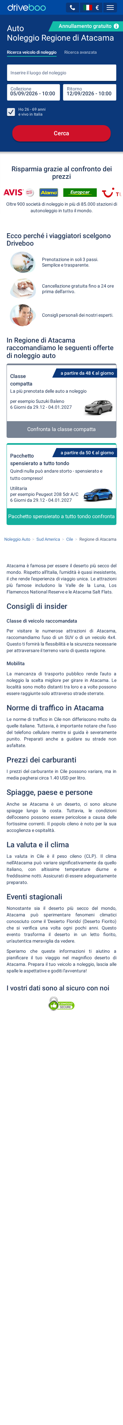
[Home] (27, 7)
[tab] (32, 50)
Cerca (61, 133)
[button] (72, 7)
